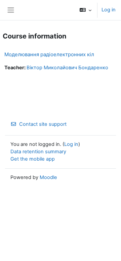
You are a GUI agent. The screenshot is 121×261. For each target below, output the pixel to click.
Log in (109, 10)
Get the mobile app (32, 159)
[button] (85, 10)
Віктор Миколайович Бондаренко (67, 68)
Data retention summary (38, 152)
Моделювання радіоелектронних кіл (49, 54)
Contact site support (43, 124)
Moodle (48, 177)
